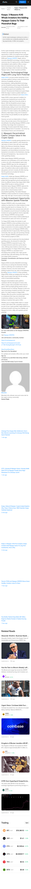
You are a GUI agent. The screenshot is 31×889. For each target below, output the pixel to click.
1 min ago (4, 437)
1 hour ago (4, 585)
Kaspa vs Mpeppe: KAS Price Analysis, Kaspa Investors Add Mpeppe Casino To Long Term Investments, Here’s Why (14, 545)
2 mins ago (4, 512)
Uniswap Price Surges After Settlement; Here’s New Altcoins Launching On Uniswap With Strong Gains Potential (15, 433)
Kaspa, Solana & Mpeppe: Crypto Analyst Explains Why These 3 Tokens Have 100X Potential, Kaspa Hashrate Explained (15, 508)
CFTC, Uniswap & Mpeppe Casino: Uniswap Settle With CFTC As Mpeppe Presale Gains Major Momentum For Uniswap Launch (15, 470)
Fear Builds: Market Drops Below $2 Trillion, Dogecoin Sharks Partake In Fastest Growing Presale (13, 618)
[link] (7, 676)
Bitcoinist (4, 392)
